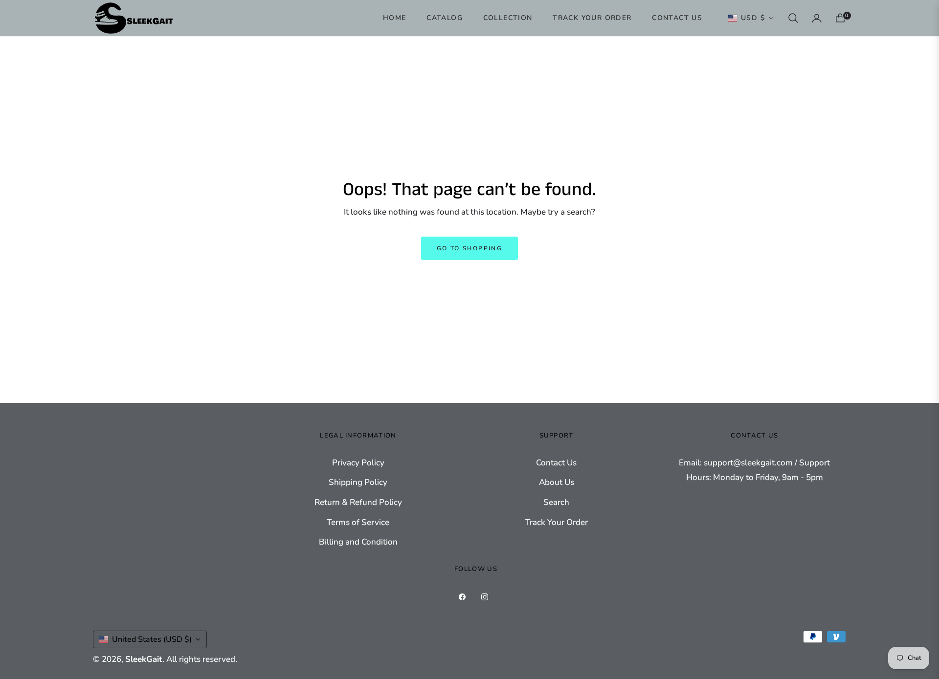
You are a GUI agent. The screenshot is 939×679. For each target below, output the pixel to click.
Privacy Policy (358, 462)
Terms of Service (358, 522)
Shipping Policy (358, 482)
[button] (793, 18)
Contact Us (556, 462)
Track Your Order (556, 522)
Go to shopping (470, 248)
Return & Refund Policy (358, 502)
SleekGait (143, 659)
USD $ (753, 17)
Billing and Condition (358, 542)
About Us (556, 482)
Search (556, 502)
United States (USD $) (152, 639)
